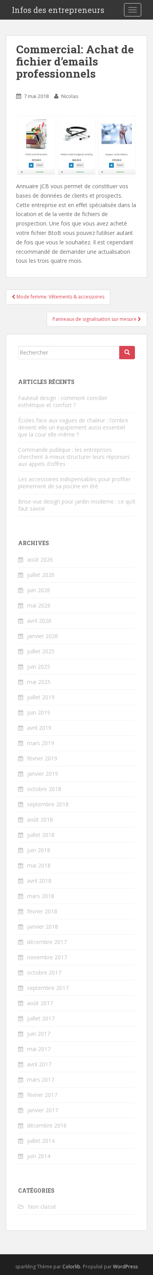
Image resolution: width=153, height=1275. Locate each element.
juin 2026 (38, 590)
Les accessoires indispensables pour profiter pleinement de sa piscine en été (74, 482)
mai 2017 (39, 1049)
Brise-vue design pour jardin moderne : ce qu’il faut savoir (76, 505)
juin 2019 (38, 712)
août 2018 (40, 819)
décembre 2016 (47, 1125)
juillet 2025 (41, 651)
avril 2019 (39, 727)
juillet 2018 (41, 834)
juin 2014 (38, 1156)
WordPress (125, 1266)
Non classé (42, 1206)
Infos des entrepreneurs (58, 10)
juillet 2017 (41, 1018)
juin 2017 (38, 1033)
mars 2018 (40, 896)
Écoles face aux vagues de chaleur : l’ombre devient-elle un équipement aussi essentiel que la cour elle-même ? (73, 427)
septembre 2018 (48, 804)
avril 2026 (39, 620)
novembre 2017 (47, 957)
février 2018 (42, 911)
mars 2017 (40, 1079)
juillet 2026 (41, 574)
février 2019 (42, 758)
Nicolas (69, 96)
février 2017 (42, 1095)
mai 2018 (39, 865)
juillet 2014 (41, 1140)
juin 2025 (38, 666)
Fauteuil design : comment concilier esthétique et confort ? (62, 401)
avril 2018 (39, 880)
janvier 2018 (42, 926)
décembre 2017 (47, 942)
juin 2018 (38, 850)
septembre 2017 (48, 987)
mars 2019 (40, 743)
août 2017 (40, 1003)
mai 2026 (39, 605)
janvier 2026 (42, 636)
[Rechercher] (127, 352)
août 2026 (40, 559)
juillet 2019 (41, 697)
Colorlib (71, 1266)
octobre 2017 (44, 972)
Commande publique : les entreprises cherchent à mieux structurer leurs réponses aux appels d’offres (74, 456)
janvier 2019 (42, 773)
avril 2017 (39, 1064)
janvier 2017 (42, 1110)
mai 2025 (39, 682)
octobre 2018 (44, 789)
